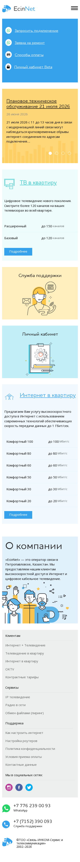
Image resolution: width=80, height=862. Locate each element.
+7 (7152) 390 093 (32, 824)
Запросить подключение (36, 31)
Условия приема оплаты (23, 757)
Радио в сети (15, 705)
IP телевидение (17, 697)
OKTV (9, 669)
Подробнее (18, 251)
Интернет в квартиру (48, 395)
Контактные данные (21, 764)
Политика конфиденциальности (30, 748)
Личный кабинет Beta (33, 67)
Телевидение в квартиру (24, 653)
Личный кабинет (40, 334)
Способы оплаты (29, 55)
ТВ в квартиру (38, 183)
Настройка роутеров (21, 741)
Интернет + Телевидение (25, 645)
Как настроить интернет (24, 733)
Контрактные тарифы (22, 677)
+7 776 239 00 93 (32, 808)
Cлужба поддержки (40, 275)
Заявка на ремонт (30, 43)
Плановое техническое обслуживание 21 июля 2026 (38, 104)
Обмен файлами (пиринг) (24, 713)
